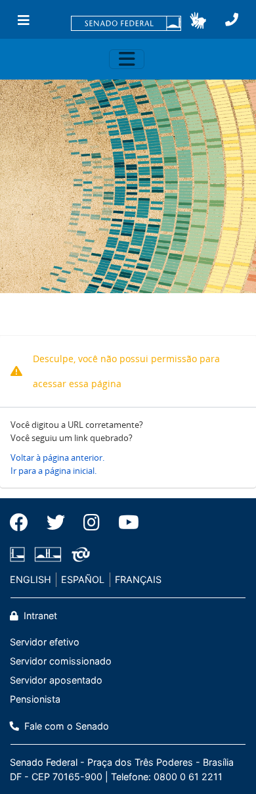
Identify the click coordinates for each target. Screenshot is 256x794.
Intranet (39, 615)
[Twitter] (55, 522)
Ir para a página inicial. (53, 471)
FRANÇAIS (138, 579)
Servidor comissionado (61, 660)
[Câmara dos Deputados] (20, 554)
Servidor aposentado (56, 680)
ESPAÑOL (82, 579)
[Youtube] (124, 522)
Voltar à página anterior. (57, 457)
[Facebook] (23, 522)
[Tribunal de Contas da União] (78, 554)
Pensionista (35, 699)
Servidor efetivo (44, 641)
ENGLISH (30, 579)
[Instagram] (91, 522)
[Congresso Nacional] (48, 554)
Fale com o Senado (65, 726)
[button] (198, 20)
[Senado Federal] (126, 24)
